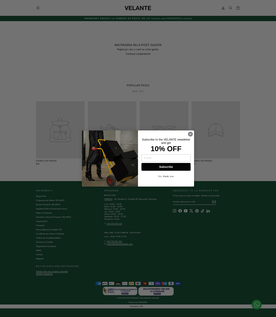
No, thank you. (166, 176)
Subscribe (166, 166)
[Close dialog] (190, 134)
